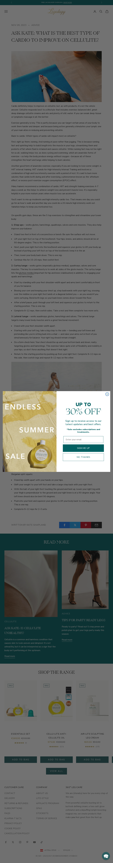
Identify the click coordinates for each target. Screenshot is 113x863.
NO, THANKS (83, 457)
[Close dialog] (107, 394)
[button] (106, 856)
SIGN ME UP (83, 448)
